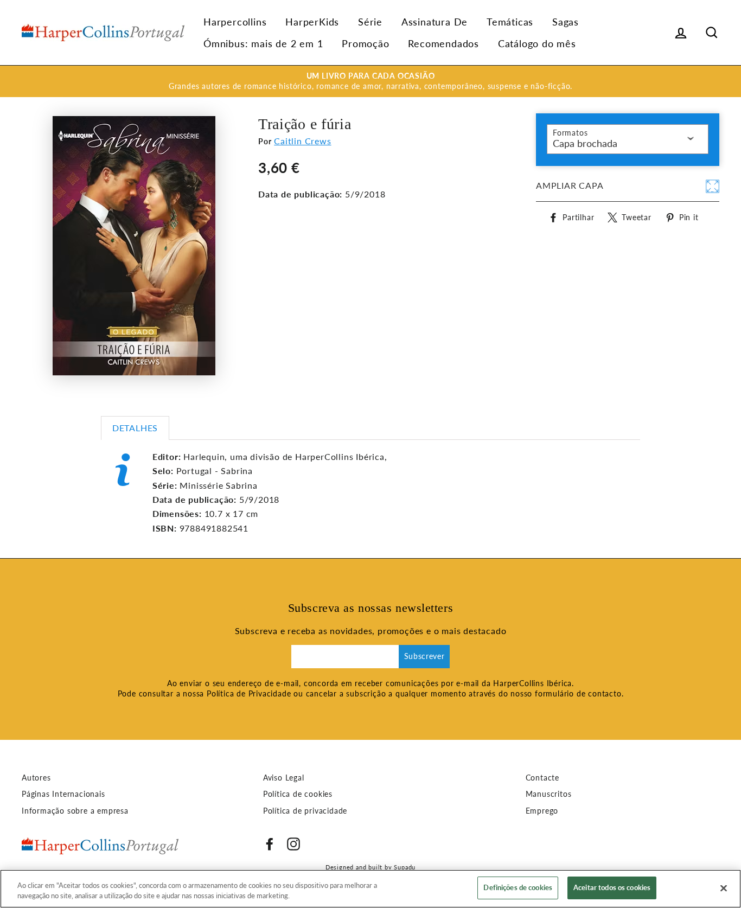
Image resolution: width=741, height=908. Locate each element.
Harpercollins (234, 22)
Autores (36, 777)
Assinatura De (434, 22)
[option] (370, 81)
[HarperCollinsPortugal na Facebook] (269, 844)
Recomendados (443, 43)
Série (370, 22)
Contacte (542, 777)
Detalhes (135, 428)
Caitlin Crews (302, 141)
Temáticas (510, 22)
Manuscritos (549, 794)
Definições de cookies (517, 887)
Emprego (542, 811)
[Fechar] (724, 888)
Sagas (565, 22)
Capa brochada (585, 143)
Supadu (405, 867)
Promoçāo (365, 43)
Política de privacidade (305, 811)
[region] (370, 888)
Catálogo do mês (537, 43)
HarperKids (312, 22)
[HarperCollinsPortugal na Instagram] (293, 844)
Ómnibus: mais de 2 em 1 (263, 43)
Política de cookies (298, 794)
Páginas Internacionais (63, 794)
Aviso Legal (283, 777)
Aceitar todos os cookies (611, 887)
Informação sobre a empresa (75, 811)
